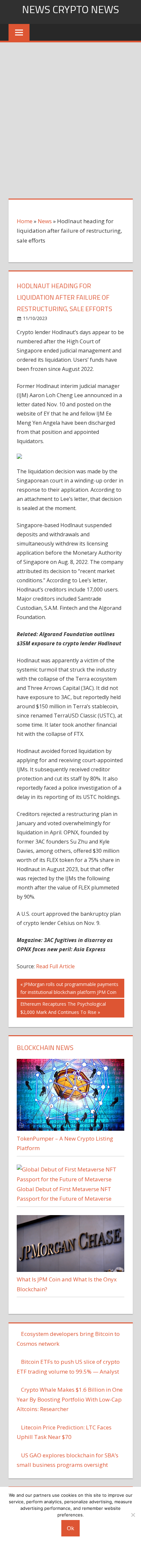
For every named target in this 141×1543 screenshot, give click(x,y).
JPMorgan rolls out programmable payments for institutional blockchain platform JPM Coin (69, 988)
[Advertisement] (70, 116)
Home (24, 221)
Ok (70, 1528)
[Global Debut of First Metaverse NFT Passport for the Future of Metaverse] (70, 1179)
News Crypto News (70, 9)
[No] (133, 1514)
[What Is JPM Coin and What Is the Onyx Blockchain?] (70, 1270)
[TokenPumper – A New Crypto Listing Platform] (70, 1128)
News (45, 221)
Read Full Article (55, 966)
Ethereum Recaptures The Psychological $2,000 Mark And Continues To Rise (63, 1007)
